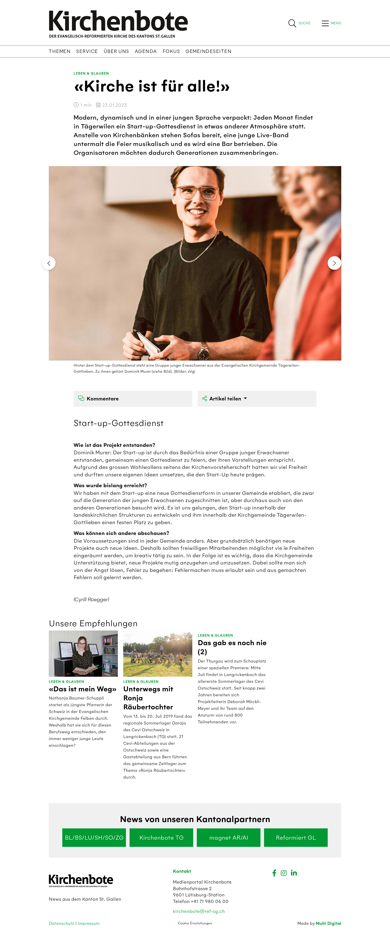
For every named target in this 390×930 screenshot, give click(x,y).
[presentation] (49, 263)
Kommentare (103, 398)
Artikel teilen (225, 398)
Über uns (116, 51)
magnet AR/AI (228, 837)
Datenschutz (62, 923)
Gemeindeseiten (208, 51)
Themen (59, 51)
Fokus (171, 51)
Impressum (89, 923)
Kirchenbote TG (161, 837)
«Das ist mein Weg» (83, 689)
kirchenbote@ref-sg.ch (199, 911)
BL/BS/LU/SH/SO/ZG (94, 837)
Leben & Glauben (91, 73)
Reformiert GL (296, 837)
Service (87, 51)
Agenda (146, 51)
